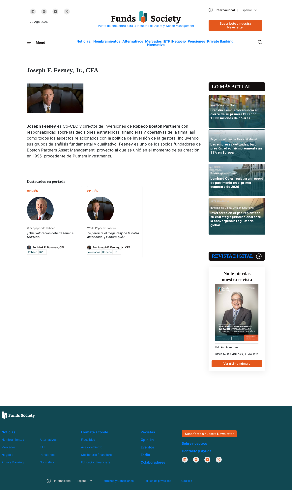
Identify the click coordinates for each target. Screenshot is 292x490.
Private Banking (220, 41)
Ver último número (236, 364)
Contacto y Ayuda (197, 451)
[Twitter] (67, 12)
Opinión (147, 440)
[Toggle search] (259, 42)
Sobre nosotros (194, 443)
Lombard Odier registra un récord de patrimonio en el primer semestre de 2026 (236, 183)
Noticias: (83, 41)
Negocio (179, 41)
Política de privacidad (157, 481)
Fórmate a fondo (94, 432)
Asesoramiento (91, 447)
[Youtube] (55, 12)
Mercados (153, 41)
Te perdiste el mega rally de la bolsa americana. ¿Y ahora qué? (113, 235)
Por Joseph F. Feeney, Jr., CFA (111, 247)
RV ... (42, 252)
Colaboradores (153, 462)
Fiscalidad (88, 439)
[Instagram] (44, 12)
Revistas (148, 432)
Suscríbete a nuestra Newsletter (235, 25)
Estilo (145, 455)
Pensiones (196, 41)
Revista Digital (232, 256)
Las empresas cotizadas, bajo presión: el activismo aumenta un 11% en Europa (236, 148)
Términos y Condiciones (118, 481)
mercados (94, 252)
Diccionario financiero (96, 455)
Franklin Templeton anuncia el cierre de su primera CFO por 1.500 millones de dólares (233, 114)
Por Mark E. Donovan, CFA (49, 247)
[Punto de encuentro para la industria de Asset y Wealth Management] (146, 19)
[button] (235, 10)
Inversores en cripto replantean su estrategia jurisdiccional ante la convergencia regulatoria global (235, 219)
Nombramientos (106, 41)
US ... (117, 252)
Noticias (8, 432)
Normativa (156, 45)
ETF (167, 41)
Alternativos (132, 41)
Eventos (147, 447)
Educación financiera (95, 462)
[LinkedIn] (33, 12)
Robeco (32, 252)
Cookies (186, 481)
